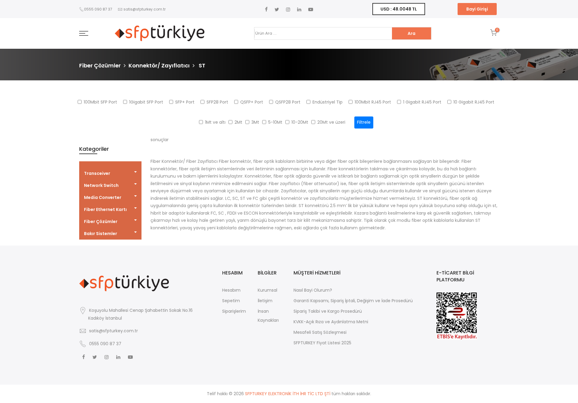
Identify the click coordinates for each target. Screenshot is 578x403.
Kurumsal (267, 290)
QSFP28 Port (287, 102)
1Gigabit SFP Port (146, 102)
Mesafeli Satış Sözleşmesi (320, 332)
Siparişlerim (234, 311)
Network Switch (101, 185)
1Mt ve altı (215, 122)
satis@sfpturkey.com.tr (144, 9)
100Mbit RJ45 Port (373, 102)
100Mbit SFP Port (100, 102)
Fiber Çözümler (100, 65)
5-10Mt (275, 122)
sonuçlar (160, 140)
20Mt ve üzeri (331, 122)
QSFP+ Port (251, 102)
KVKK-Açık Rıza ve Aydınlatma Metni (331, 322)
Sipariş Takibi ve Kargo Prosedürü (328, 311)
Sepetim (231, 301)
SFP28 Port (217, 102)
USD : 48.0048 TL (399, 9)
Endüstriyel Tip (327, 102)
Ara (411, 33)
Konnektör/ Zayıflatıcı (159, 65)
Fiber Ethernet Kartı (105, 209)
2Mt (238, 122)
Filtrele (364, 122)
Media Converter (102, 197)
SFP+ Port (184, 102)
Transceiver (97, 173)
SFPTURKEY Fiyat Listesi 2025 (322, 343)
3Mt (255, 122)
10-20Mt (299, 122)
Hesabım (231, 290)
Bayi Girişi (477, 9)
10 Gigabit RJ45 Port (473, 102)
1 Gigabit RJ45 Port (422, 102)
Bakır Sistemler (100, 234)
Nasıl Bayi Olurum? (313, 290)
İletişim (265, 301)
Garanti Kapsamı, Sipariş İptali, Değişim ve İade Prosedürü (353, 301)
